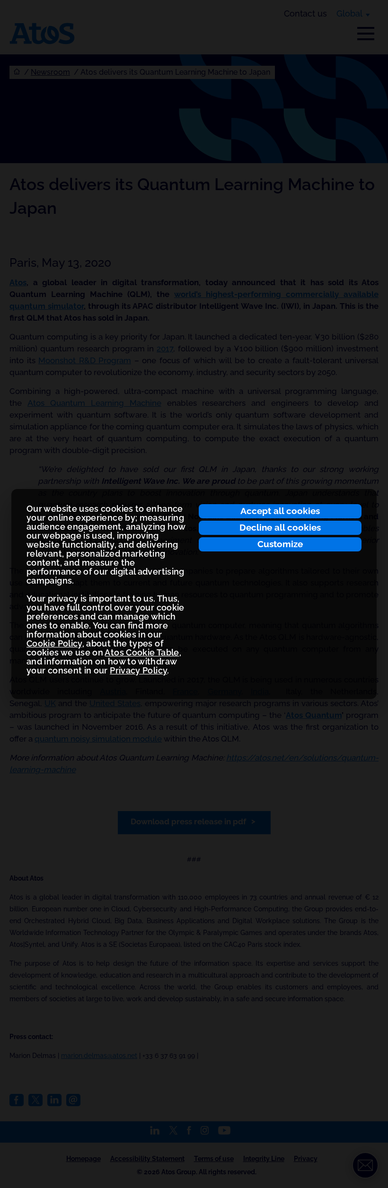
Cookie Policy (54, 643)
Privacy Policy (138, 670)
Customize (280, 544)
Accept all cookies (280, 511)
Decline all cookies (280, 527)
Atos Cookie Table (142, 652)
